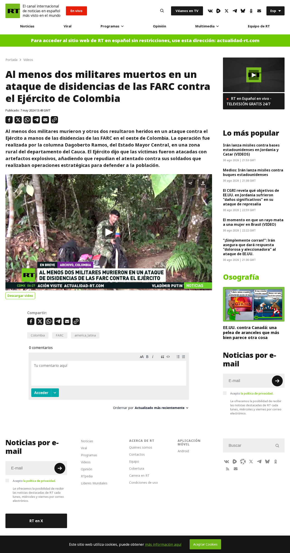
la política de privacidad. (257, 393)
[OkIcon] (251, 10)
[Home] (12, 11)
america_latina (85, 335)
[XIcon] (226, 10)
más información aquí (163, 544)
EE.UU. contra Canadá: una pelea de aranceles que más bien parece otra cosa (251, 333)
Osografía (241, 277)
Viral (67, 26)
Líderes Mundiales (94, 483)
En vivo (76, 10)
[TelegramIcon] (234, 10)
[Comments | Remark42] (108, 382)
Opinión (159, 26)
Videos (86, 462)
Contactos (137, 454)
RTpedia (87, 476)
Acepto (251, 393)
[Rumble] (218, 10)
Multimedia (205, 26)
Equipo (134, 461)
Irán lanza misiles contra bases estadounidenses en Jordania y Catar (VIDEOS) (251, 149)
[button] (109, 232)
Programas (110, 26)
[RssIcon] (227, 468)
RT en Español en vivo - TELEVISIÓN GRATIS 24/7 (249, 101)
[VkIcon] (210, 10)
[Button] (162, 10)
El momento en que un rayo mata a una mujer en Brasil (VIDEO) (253, 222)
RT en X (36, 521)
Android (183, 451)
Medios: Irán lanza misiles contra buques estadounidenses (253, 172)
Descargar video (20, 295)
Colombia (38, 335)
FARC (60, 335)
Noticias (27, 26)
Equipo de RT (259, 26)
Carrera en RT (139, 475)
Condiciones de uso (143, 482)
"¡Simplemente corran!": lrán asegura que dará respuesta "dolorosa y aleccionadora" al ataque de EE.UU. (249, 247)
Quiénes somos (140, 447)
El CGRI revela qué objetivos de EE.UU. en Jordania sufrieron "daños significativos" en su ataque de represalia (251, 197)
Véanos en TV (187, 10)
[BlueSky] (242, 10)
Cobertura (136, 468)
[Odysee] (242, 461)
